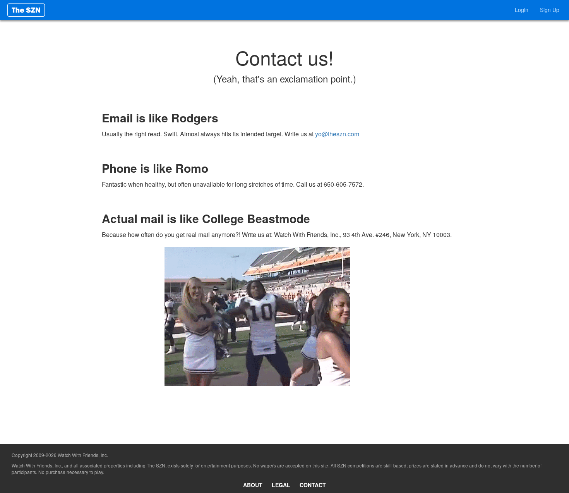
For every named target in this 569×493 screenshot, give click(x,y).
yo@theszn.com (337, 133)
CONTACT (313, 485)
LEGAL (281, 485)
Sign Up (549, 10)
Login (521, 10)
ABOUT (252, 485)
